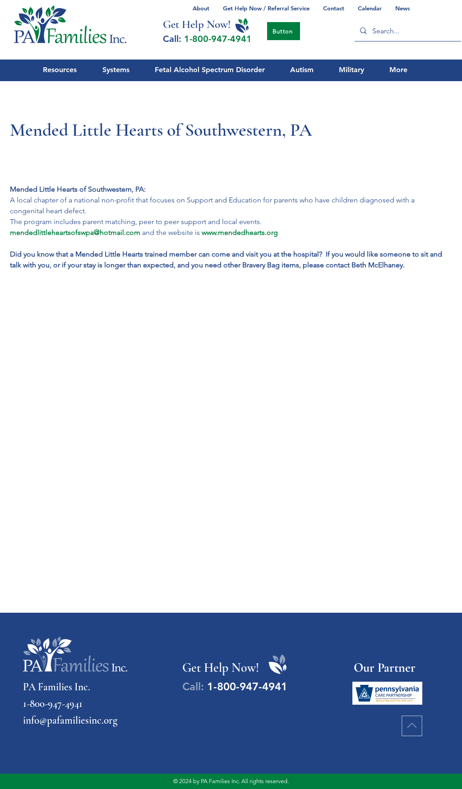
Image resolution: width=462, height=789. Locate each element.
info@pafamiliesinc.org (70, 720)
